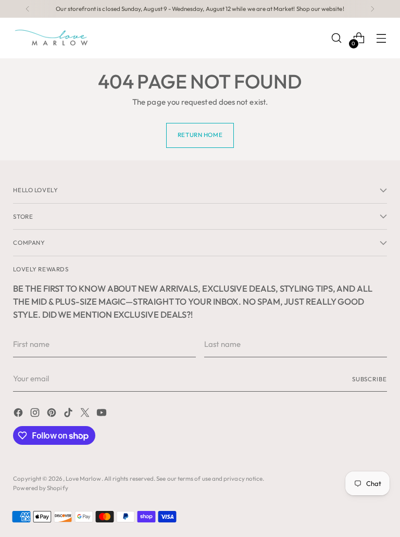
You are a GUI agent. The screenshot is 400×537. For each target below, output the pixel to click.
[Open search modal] (336, 38)
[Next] (372, 9)
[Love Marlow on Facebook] (19, 414)
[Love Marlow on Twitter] (86, 414)
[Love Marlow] (52, 38)
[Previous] (27, 9)
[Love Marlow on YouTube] (102, 414)
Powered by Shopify (40, 488)
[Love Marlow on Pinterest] (52, 414)
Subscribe (369, 379)
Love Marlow (84, 478)
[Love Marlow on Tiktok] (69, 414)
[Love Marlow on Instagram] (36, 414)
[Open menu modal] (381, 38)
